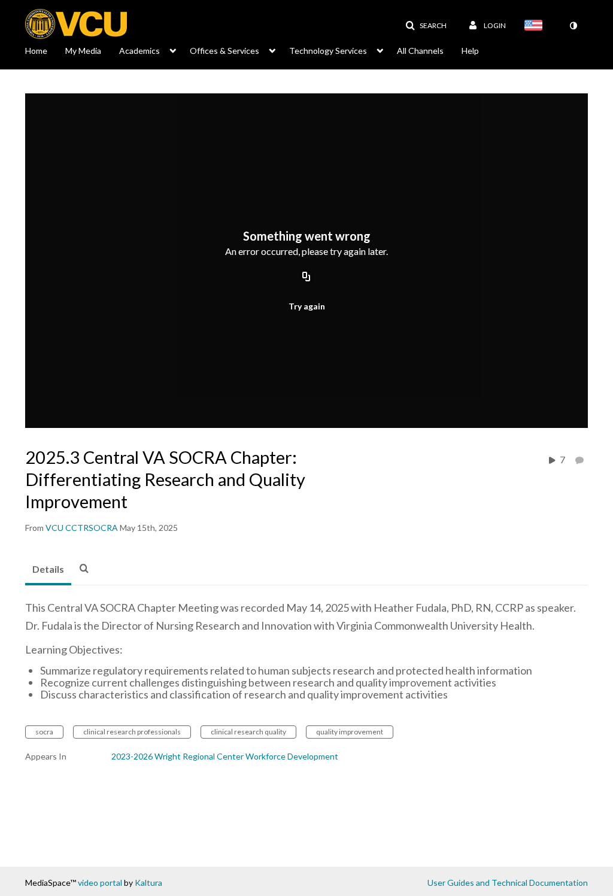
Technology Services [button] (328, 50)
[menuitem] (45, 49)
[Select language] (536, 26)
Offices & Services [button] (224, 50)
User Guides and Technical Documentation (507, 882)
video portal (100, 882)
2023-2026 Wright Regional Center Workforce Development (224, 756)
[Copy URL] (306, 277)
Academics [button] (139, 50)
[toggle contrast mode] (573, 26)
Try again (307, 306)
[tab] (48, 569)
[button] (425, 26)
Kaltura (148, 882)
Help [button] (470, 50)
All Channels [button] (420, 50)
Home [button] (36, 50)
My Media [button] (83, 50)
